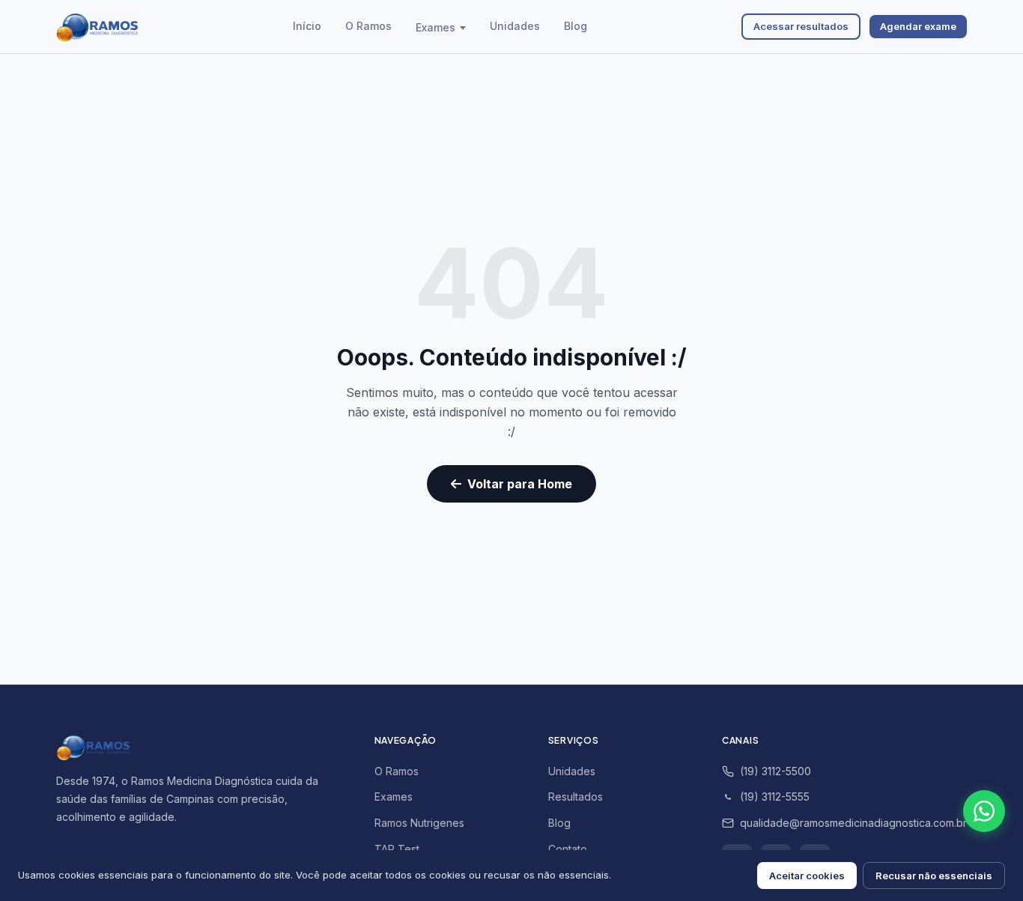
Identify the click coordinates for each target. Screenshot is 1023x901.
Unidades (515, 25)
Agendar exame (918, 26)
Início (307, 25)
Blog (575, 25)
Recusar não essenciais (933, 876)
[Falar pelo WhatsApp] (984, 811)
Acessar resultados (801, 26)
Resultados (575, 796)
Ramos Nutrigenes (419, 822)
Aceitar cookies (807, 876)
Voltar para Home (519, 483)
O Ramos (368, 25)
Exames (435, 27)
